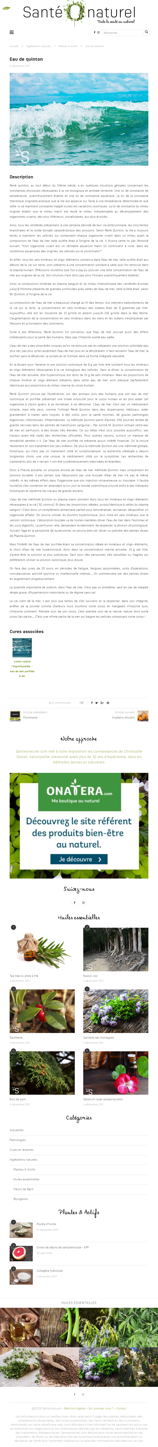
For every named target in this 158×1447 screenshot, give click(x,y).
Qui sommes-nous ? (101, 1408)
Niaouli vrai (90, 976)
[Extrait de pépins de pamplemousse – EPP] (21, 1253)
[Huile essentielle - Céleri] (59, 1327)
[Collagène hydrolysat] (21, 1277)
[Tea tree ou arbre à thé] (42, 949)
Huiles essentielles (26, 1179)
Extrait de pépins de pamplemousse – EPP (63, 1247)
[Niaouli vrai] (115, 949)
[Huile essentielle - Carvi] (59, 1367)
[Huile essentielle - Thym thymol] (20, 1367)
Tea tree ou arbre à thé (24, 976)
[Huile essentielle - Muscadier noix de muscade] (20, 1327)
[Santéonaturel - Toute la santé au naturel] (79, 13)
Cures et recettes (22, 1150)
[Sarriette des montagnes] (115, 1011)
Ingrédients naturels (39, 46)
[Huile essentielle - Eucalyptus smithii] (138, 1327)
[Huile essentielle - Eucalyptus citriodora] (98, 1327)
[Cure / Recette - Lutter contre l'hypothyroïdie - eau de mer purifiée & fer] (22, 640)
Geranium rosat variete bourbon (103, 1099)
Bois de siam (18, 1099)
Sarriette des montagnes (98, 1037)
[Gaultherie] (42, 1011)
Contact (121, 1408)
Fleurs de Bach (23, 1189)
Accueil (14, 46)
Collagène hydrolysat (50, 1271)
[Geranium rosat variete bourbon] (115, 1073)
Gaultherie (16, 1037)
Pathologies (18, 1140)
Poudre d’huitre (46, 1224)
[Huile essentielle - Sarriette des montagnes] (98, 1367)
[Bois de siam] (42, 1073)
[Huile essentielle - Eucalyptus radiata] (138, 1367)
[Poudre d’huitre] (21, 1230)
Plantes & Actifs (67, 46)
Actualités (17, 1130)
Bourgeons (20, 1199)
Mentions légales (75, 1408)
